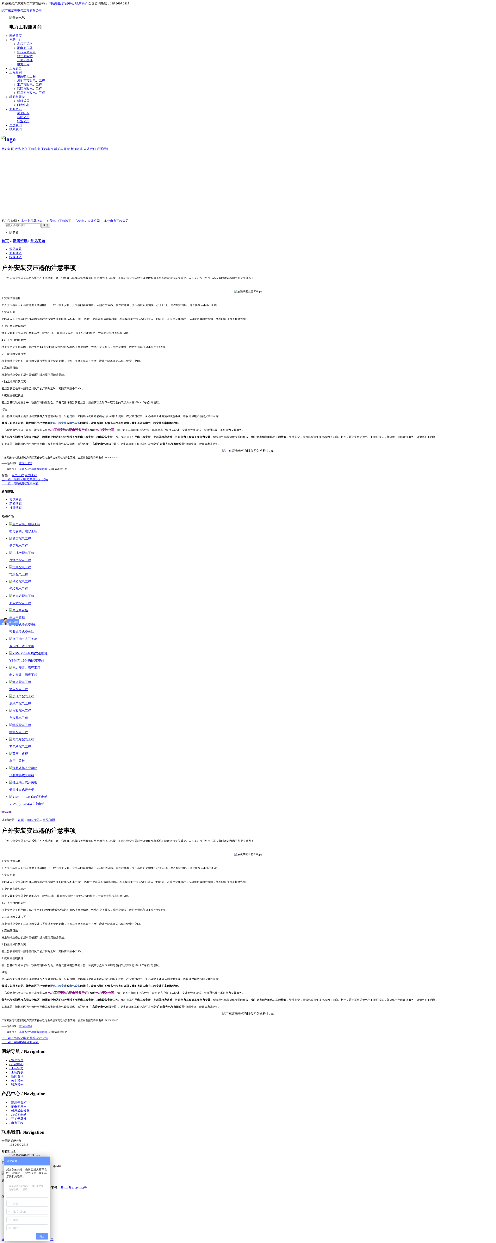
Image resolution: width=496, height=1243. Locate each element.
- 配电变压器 (18, 1106)
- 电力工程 (16, 1123)
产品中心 (68, 3)
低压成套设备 (26, 52)
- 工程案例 (16, 1072)
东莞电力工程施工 (58, 221)
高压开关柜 (25, 44)
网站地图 (55, 3)
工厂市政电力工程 (29, 84)
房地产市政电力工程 (31, 80)
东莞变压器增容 (32, 221)
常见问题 (23, 113)
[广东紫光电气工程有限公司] (22, 10)
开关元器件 (25, 60)
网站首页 (15, 35)
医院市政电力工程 (29, 88)
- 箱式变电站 (18, 1114)
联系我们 (81, 3)
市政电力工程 (26, 76)
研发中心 (23, 105)
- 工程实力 (16, 1068)
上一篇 (25, 479)
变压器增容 (25, 463)
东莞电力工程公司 (116, 221)
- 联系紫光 (16, 1084)
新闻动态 (23, 117)
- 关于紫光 (16, 1080)
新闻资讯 (15, 109)
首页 (5, 241)
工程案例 (15, 72)
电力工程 (23, 64)
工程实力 (15, 68)
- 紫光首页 (16, 1060)
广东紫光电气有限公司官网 (32, 469)
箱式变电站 (25, 56)
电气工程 (18, 475)
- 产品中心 (16, 1064)
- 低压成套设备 (19, 1110)
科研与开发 (17, 96)
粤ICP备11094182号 (73, 1187)
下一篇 (20, 483)
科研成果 (23, 101)
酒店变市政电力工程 (31, 92)
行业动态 (23, 121)
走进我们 (15, 125)
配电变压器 (25, 48)
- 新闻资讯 (16, 1076)
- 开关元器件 (18, 1119)
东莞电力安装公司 (87, 221)
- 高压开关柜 (18, 1102)
